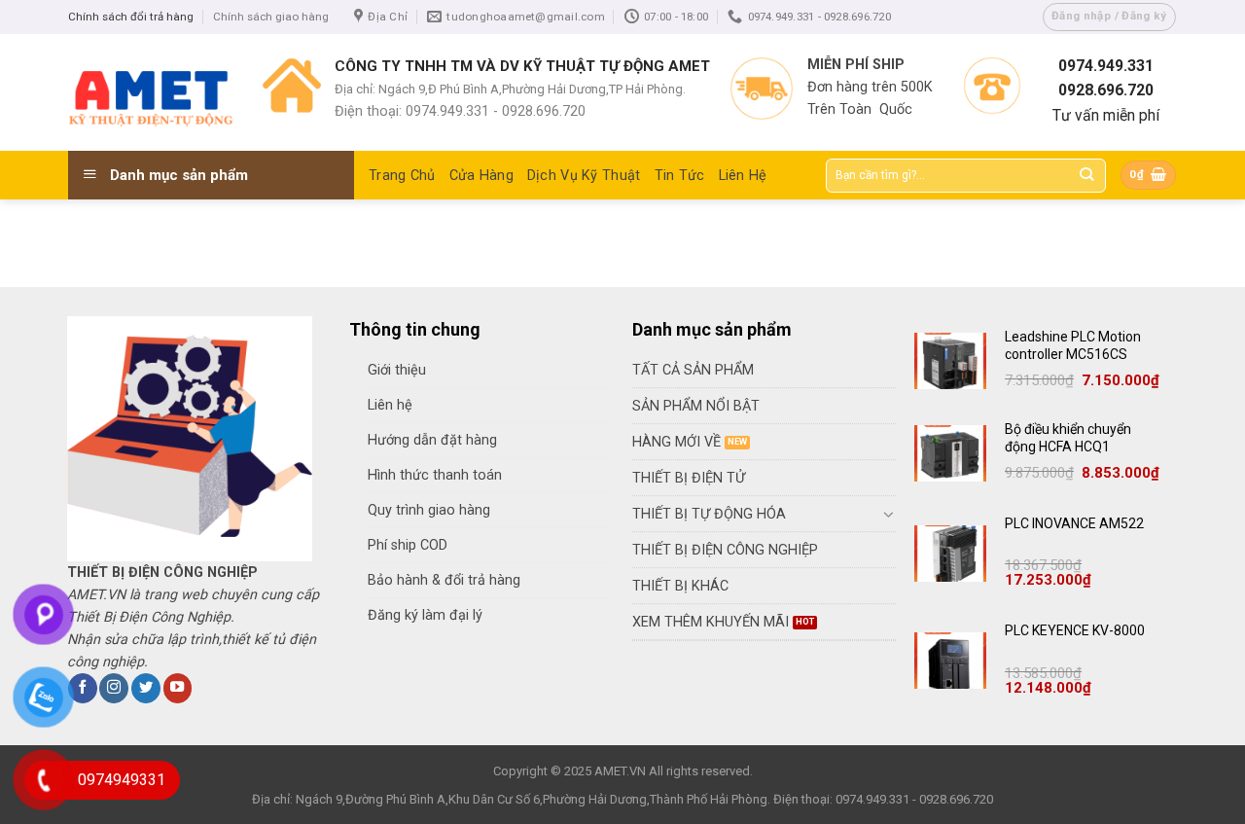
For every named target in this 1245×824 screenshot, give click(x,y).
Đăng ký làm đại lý (425, 615)
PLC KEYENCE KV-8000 (1075, 630)
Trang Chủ (402, 175)
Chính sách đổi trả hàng (131, 16)
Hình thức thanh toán (435, 475)
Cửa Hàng (481, 175)
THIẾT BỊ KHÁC (680, 586)
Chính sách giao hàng (271, 16)
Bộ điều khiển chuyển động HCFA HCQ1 (1068, 437)
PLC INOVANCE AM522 (1074, 523)
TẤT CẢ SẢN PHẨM (693, 370)
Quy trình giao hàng (429, 510)
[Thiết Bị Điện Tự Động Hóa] (150, 93)
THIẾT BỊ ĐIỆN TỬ (688, 478)
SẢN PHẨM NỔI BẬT (696, 406)
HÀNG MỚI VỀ (676, 442)
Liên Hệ (743, 175)
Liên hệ (390, 405)
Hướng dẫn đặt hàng (432, 440)
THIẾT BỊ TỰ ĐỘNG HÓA (709, 514)
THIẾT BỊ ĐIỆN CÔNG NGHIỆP (725, 550)
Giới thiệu (397, 370)
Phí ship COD (407, 545)
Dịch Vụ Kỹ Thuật (584, 175)
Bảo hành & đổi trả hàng (444, 580)
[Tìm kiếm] (1087, 176)
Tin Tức (680, 175)
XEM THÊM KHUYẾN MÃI (710, 622)
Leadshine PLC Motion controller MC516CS (1073, 345)
